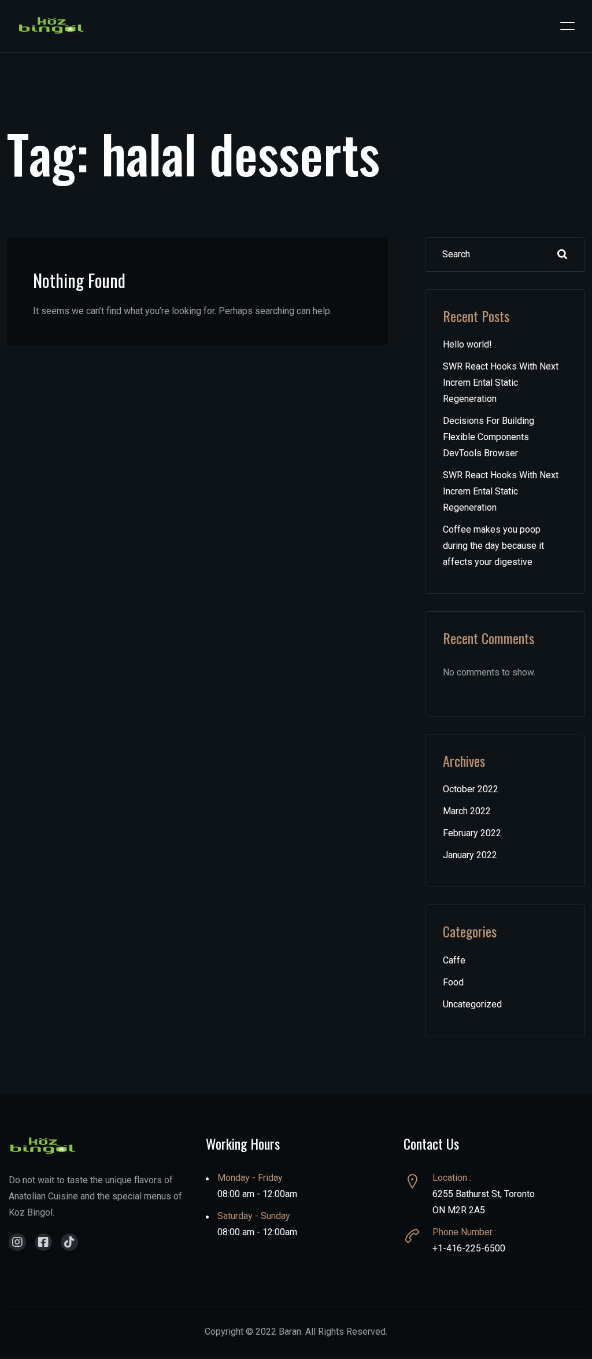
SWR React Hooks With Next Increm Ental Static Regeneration (500, 382)
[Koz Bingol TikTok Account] (69, 1242)
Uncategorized (472, 1004)
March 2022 (467, 811)
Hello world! (467, 344)
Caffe (454, 960)
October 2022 (470, 789)
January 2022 (470, 855)
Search (562, 254)
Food (453, 982)
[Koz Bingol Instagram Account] (17, 1242)
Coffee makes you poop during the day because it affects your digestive (493, 545)
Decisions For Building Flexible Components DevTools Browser (488, 437)
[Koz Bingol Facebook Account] (43, 1242)
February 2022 (472, 833)
